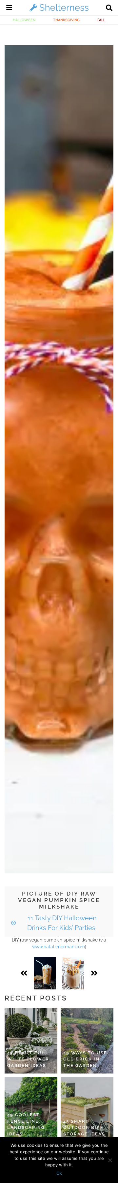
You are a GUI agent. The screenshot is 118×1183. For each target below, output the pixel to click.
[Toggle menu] (9, 8)
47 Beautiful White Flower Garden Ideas (28, 1059)
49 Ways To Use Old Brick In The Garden (85, 1059)
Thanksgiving (66, 20)
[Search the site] (109, 8)
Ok (59, 1173)
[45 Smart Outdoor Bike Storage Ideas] (87, 1109)
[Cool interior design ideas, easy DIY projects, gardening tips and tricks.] (59, 11)
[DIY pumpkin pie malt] (44, 973)
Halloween (24, 20)
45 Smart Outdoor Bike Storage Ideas (84, 1127)
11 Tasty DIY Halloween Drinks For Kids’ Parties (61, 923)
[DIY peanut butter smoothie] (73, 973)
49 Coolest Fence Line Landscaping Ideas (26, 1124)
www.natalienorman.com (58, 946)
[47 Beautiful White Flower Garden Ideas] (31, 1040)
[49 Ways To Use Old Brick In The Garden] (87, 1040)
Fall (101, 20)
